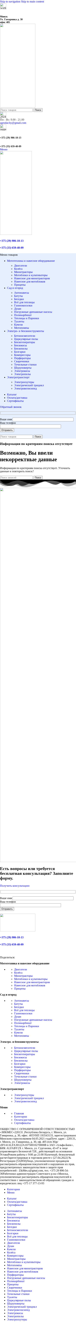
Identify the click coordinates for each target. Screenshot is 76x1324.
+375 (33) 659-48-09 (10, 146)
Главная (19, 1113)
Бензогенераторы (24, 342)
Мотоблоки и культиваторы (31, 275)
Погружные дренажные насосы (33, 311)
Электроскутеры (24, 382)
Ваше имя (6, 419)
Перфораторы (22, 358)
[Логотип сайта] (17, 106)
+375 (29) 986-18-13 (10, 137)
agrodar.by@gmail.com (13, 122)
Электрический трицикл (29, 385)
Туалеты (19, 321)
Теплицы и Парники (26, 318)
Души (17, 308)
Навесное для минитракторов (32, 278)
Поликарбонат (23, 315)
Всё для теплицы (24, 302)
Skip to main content (32, 1)
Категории (20, 1116)
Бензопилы (21, 348)
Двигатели (20, 265)
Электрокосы (22, 370)
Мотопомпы (21, 327)
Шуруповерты (22, 367)
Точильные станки (25, 364)
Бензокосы (20, 345)
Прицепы (20, 284)
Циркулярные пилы (26, 338)
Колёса (18, 268)
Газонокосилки (23, 305)
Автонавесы (21, 292)
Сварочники (21, 361)
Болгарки (19, 351)
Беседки (19, 299)
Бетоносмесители (24, 335)
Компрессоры (22, 354)
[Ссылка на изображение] (17, 930)
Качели (18, 324)
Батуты (18, 295)
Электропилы (22, 374)
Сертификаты (22, 1122)
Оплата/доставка (24, 1119)
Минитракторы (23, 271)
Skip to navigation (10, 1)
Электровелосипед (25, 388)
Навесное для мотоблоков (29, 281)
